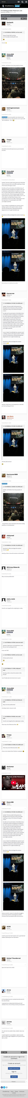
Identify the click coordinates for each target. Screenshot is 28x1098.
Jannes (9, 1022)
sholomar (10, 767)
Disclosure (21, 1091)
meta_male (11, 599)
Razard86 (10, 802)
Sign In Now (14, 1076)
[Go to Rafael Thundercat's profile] (3, 959)
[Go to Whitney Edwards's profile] (3, 568)
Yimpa (9, 140)
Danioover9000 (12, 474)
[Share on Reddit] (6, 1087)
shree (9, 990)
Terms (11, 1091)
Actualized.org (6, 1091)
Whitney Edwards (13, 567)
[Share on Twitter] (4, 1087)
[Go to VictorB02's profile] (3, 55)
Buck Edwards (18, 700)
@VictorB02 (4, 117)
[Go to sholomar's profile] (3, 767)
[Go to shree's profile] (3, 991)
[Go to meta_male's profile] (3, 600)
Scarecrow (10, 293)
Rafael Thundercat (14, 958)
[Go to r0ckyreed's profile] (3, 536)
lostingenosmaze (13, 108)
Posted (6, 29)
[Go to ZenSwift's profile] (3, 23)
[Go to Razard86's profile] (3, 803)
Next (23, 18)
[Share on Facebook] (2, 1087)
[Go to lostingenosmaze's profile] (3, 109)
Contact (14, 1093)
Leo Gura (17, 32)
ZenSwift (10, 22)
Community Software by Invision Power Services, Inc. (14, 1095)
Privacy (16, 1091)
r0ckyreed (10, 536)
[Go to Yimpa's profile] (3, 140)
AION (9, 926)
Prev (5, 18)
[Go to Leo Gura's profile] (3, 417)
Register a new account (14, 1068)
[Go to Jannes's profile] (3, 1023)
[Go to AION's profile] (3, 927)
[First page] (2, 19)
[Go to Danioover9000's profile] (3, 475)
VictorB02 (7, 12)
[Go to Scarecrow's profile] (3, 294)
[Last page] (26, 19)
